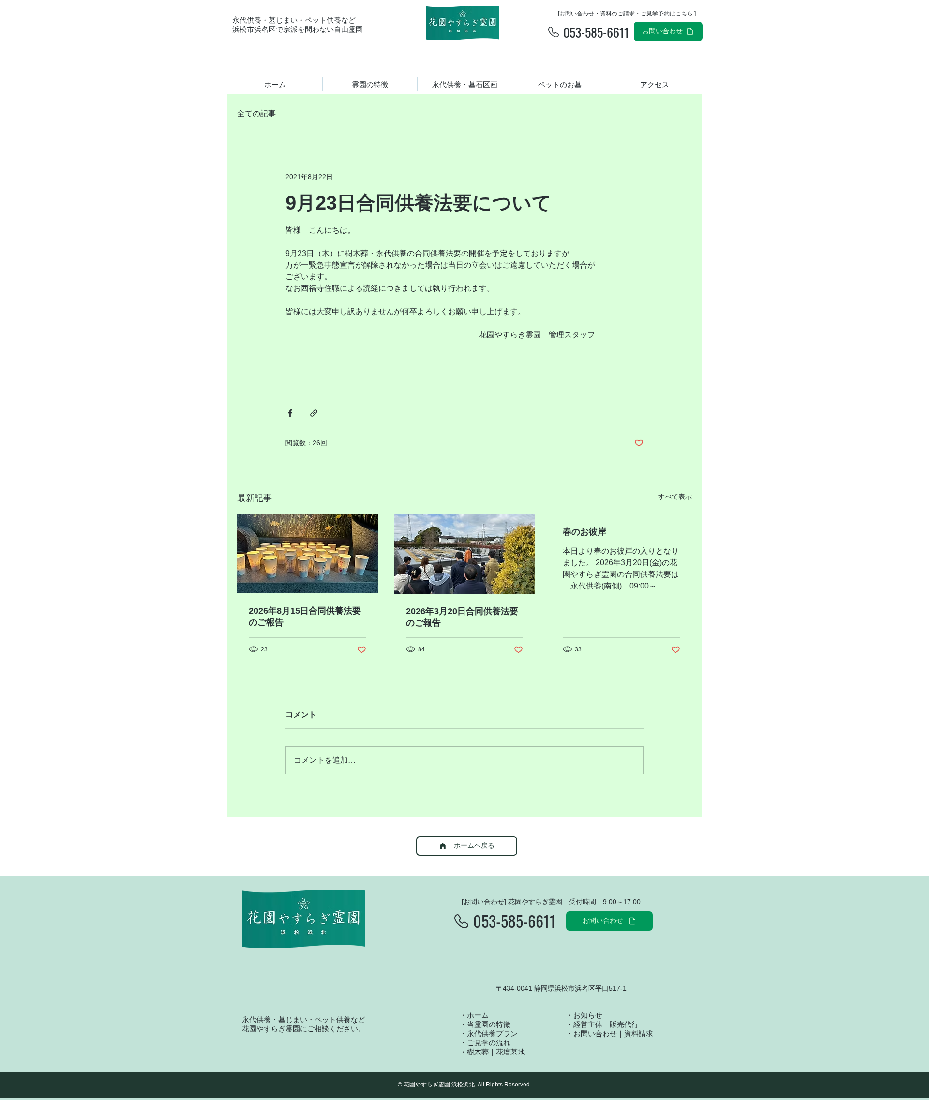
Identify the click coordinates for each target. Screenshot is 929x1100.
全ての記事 (256, 113)
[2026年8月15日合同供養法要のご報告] (307, 553)
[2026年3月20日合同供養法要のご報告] (464, 554)
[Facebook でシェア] (290, 413)
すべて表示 (675, 496)
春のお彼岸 (584, 532)
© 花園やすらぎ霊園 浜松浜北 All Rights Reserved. (464, 1084)
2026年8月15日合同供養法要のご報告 (305, 616)
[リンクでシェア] (313, 413)
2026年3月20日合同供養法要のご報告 (462, 617)
